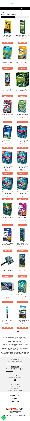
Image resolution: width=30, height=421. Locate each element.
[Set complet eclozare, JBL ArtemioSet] (7, 209)
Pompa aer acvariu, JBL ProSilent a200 (22, 166)
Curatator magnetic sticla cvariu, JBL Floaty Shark (7, 295)
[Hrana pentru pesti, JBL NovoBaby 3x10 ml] (7, 27)
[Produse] (2, 9)
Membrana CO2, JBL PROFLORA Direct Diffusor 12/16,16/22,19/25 (8, 141)
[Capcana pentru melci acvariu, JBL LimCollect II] (22, 106)
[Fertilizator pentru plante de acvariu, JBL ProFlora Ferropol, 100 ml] (22, 27)
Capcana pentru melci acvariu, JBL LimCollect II (22, 115)
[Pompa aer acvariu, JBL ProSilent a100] (7, 158)
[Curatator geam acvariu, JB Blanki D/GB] (22, 312)
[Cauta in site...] (28, 8)
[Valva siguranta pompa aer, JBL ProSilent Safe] (7, 53)
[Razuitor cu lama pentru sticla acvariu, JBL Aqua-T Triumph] (7, 261)
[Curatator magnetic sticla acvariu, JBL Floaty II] (22, 261)
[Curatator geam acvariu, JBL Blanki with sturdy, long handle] (7, 312)
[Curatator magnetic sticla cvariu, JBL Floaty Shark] (7, 286)
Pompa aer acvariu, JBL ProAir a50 (22, 141)
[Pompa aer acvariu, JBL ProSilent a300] (7, 183)
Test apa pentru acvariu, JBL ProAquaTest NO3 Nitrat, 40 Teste (22, 61)
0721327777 (15, 388)
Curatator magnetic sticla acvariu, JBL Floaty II (22, 269)
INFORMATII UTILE (14, 395)
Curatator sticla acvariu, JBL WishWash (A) (22, 295)
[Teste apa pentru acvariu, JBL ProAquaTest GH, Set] (7, 106)
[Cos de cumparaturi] (25, 8)
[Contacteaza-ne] (21, 8)
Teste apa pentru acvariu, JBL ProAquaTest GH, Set (8, 115)
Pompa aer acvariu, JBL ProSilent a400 (22, 192)
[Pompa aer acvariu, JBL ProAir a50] (22, 132)
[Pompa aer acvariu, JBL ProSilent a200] (22, 158)
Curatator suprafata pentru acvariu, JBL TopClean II (22, 244)
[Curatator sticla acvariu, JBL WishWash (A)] (22, 286)
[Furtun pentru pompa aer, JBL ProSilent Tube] (7, 79)
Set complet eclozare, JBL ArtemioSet (7, 218)
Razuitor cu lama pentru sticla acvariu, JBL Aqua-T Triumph (7, 269)
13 (24, 331)
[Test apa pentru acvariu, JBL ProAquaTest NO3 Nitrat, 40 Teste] (22, 53)
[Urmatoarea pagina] (27, 331)
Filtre (8, 17)
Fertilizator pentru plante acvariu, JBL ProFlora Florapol (22, 89)
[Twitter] (15, 380)
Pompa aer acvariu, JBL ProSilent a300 (7, 192)
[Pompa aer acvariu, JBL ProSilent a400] (22, 183)
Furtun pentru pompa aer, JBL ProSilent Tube (7, 89)
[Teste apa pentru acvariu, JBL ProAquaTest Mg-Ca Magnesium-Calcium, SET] (7, 235)
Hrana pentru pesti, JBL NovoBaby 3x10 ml (7, 36)
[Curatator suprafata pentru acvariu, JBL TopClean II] (22, 235)
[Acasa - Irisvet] (15, 3)
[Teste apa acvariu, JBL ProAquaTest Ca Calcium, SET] (22, 209)
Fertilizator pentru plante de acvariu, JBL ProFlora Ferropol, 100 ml (22, 36)
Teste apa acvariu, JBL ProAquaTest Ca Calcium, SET (22, 218)
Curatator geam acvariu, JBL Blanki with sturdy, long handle (7, 321)
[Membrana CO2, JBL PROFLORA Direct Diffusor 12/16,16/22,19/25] (7, 132)
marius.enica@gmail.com (16, 390)
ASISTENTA (14, 398)
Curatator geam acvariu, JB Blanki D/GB (22, 321)
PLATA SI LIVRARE (14, 401)
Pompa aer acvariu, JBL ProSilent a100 (7, 166)
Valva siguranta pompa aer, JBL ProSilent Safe (7, 61)
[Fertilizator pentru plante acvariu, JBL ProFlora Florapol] (22, 80)
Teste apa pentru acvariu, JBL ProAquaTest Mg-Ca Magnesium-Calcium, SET (8, 244)
